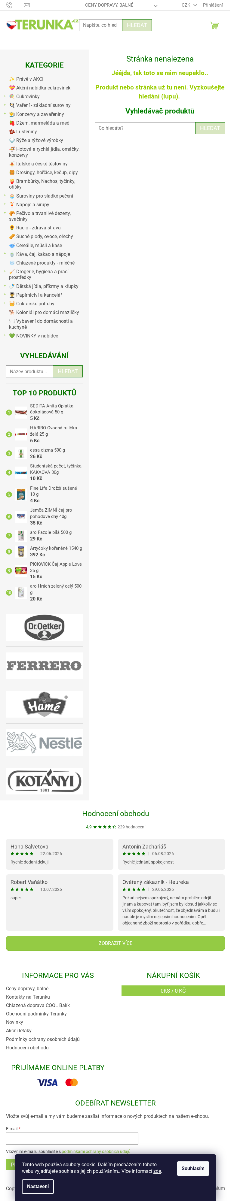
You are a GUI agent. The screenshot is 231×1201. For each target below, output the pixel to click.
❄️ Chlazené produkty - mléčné (42, 263)
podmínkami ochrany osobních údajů (96, 1151)
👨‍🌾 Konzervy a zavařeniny (36, 114)
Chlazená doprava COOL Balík (38, 1005)
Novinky (14, 1022)
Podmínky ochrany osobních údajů (43, 1039)
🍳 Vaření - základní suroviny (40, 105)
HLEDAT (210, 128)
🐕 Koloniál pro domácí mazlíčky (44, 312)
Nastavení (38, 1186)
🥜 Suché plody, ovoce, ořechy (41, 236)
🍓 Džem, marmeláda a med (39, 123)
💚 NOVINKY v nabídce (33, 336)
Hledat (137, 25)
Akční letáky (19, 1030)
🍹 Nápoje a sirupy (29, 204)
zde (157, 1171)
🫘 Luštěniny (23, 132)
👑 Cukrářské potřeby (31, 304)
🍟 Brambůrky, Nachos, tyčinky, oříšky (42, 184)
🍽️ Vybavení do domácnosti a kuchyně (41, 324)
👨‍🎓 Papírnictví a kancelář (35, 295)
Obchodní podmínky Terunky (36, 1014)
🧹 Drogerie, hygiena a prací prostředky (39, 274)
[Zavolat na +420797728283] (15, 5)
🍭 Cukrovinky (24, 96)
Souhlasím (193, 1168)
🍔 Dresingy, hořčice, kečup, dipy (43, 172)
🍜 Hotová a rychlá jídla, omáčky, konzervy (44, 152)
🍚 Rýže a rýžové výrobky (36, 140)
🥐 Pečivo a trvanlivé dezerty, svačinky (40, 216)
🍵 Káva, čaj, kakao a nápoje (39, 254)
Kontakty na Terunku (28, 997)
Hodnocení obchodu (115, 813)
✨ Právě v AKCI (26, 79)
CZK (186, 5)
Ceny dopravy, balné (109, 5)
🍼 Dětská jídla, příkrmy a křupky (44, 286)
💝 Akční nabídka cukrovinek (39, 88)
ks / (173, 991)
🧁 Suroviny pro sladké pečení (41, 196)
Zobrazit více (115, 943)
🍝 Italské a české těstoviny (38, 164)
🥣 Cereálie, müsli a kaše (35, 245)
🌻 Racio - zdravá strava (35, 228)
